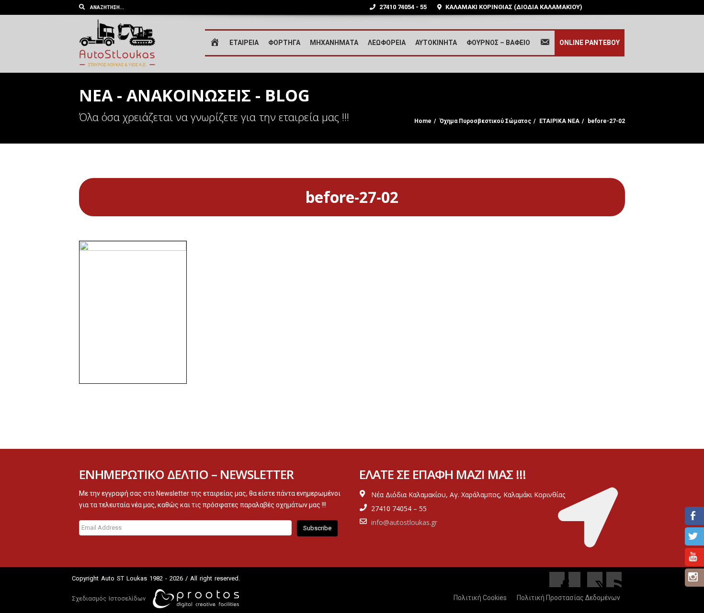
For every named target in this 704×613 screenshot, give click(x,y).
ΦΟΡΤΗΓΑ (284, 42)
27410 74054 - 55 (402, 7)
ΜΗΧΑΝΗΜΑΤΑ (334, 42)
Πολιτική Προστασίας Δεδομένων (568, 598)
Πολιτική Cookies (480, 598)
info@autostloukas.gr (404, 522)
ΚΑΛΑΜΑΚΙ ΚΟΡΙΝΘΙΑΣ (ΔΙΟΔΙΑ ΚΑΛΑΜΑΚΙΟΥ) (513, 7)
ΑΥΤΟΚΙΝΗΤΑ (436, 42)
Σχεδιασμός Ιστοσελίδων (109, 598)
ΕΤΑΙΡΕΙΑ (244, 42)
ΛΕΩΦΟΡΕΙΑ (387, 42)
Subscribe (317, 528)
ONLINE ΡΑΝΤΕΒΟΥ (589, 42)
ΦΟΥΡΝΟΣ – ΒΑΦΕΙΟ (498, 42)
